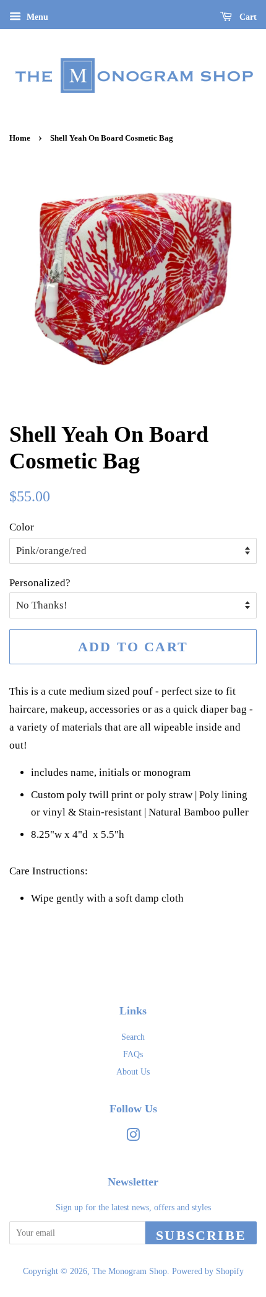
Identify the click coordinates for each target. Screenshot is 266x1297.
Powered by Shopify (208, 1271)
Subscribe (201, 1235)
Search (133, 1037)
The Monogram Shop (129, 1271)
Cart (247, 17)
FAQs (133, 1054)
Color (21, 527)
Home (19, 138)
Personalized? (40, 583)
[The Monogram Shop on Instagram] (133, 1137)
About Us (133, 1071)
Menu (36, 17)
